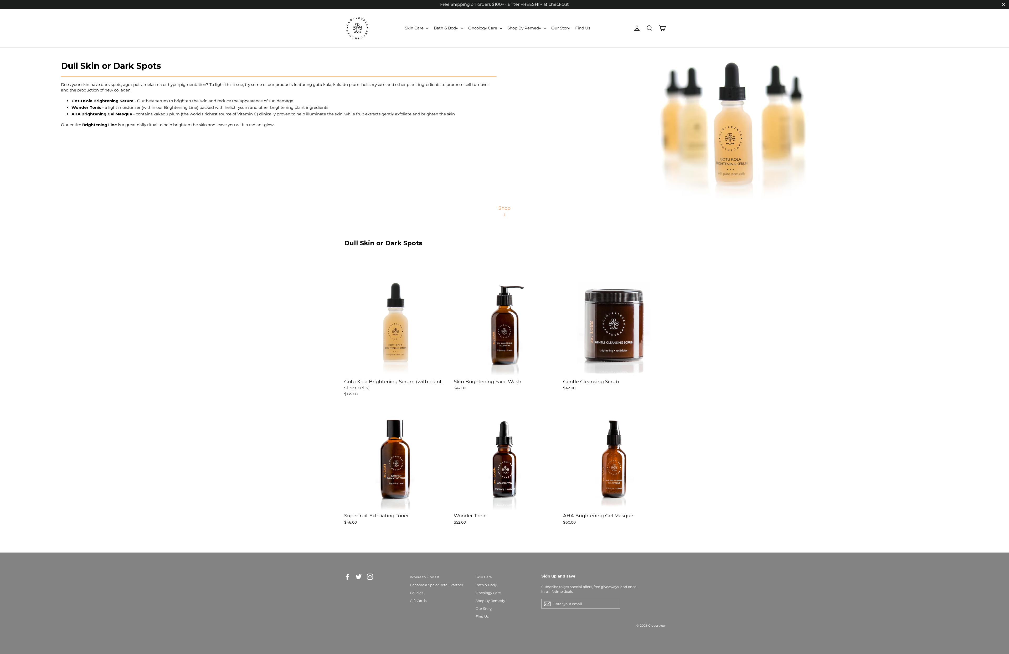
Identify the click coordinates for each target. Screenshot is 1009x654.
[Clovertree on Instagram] (370, 577)
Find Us (582, 27)
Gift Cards (418, 601)
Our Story (560, 27)
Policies (416, 593)
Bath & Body (446, 27)
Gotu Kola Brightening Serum (102, 100)
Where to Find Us (424, 577)
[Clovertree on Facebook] (347, 577)
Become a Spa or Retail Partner (436, 585)
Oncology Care (483, 27)
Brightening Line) (181, 107)
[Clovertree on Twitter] (359, 577)
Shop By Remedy (524, 27)
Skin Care (415, 27)
